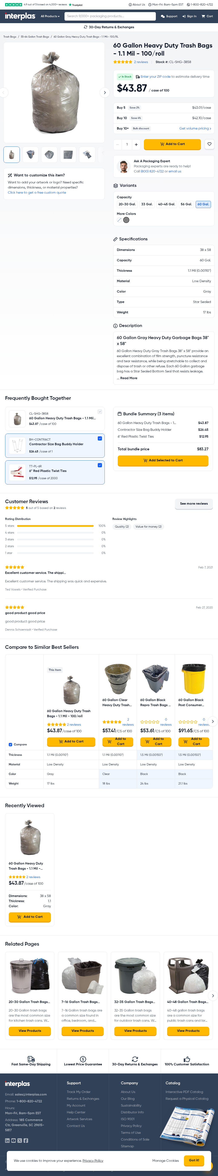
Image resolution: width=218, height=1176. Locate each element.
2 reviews (141, 62)
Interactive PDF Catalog (184, 1092)
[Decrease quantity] (117, 144)
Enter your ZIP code (156, 77)
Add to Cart (175, 144)
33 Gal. (147, 204)
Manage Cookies (165, 1161)
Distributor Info (132, 1112)
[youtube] (13, 1141)
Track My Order (78, 1092)
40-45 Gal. (166, 204)
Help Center (76, 1112)
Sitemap (127, 1146)
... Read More (127, 378)
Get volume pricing (194, 128)
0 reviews (166, 722)
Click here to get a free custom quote (37, 192)
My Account (76, 1105)
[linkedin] (7, 1141)
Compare (20, 744)
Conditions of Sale (135, 1139)
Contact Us (76, 1126)
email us (175, 171)
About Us (128, 1092)
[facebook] (26, 1141)
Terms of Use (131, 1133)
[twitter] (19, 1141)
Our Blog (128, 1099)
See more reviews (194, 504)
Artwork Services (79, 1119)
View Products (30, 1031)
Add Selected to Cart (166, 460)
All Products (49, 16)
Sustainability (131, 1105)
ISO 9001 (127, 1119)
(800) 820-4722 (152, 171)
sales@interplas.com (31, 1094)
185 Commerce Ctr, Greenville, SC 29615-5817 (24, 1125)
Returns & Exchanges (83, 1099)
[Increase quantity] (136, 144)
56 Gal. (186, 204)
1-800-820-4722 (29, 1101)
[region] (54, 92)
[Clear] (119, 220)
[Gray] (126, 220)
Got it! (194, 1160)
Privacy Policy (131, 1126)
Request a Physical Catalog (187, 1099)
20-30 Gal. (127, 204)
